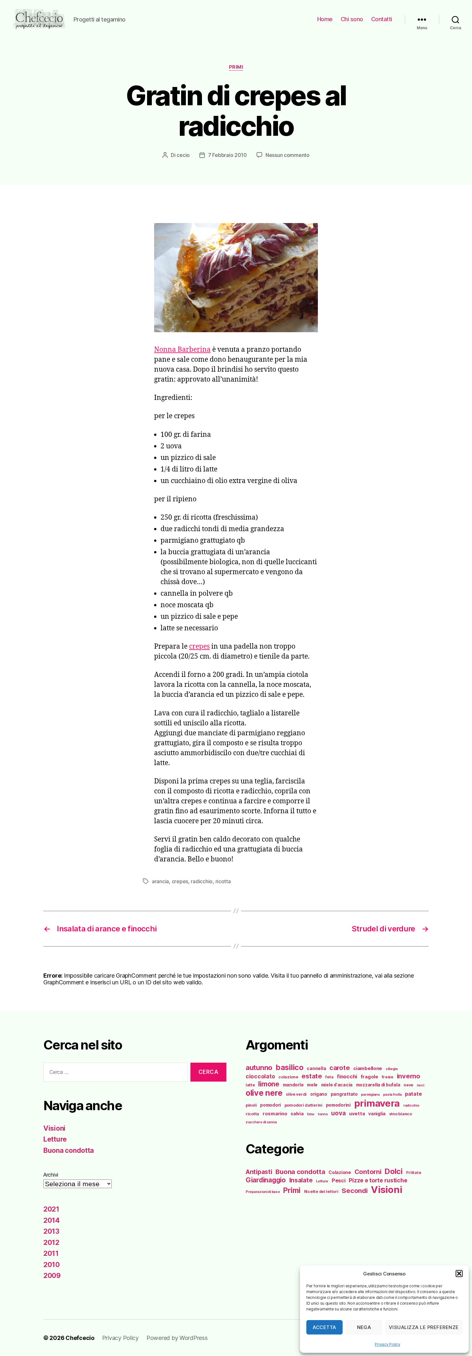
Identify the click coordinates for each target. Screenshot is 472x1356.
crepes (199, 646)
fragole (369, 1077)
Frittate (413, 1172)
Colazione (339, 1172)
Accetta (324, 1327)
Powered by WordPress (177, 1337)
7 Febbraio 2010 (227, 155)
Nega (364, 1327)
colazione (288, 1077)
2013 (51, 1231)
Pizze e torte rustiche (378, 1180)
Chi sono (352, 19)
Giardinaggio (266, 1180)
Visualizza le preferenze (424, 1327)
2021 (51, 1209)
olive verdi (296, 1094)
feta (329, 1077)
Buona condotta (68, 1150)
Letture (55, 1139)
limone (268, 1084)
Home (325, 19)
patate (413, 1094)
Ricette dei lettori (321, 1191)
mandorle (293, 1084)
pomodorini (338, 1105)
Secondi (354, 1191)
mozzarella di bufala (378, 1084)
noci (420, 1085)
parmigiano (370, 1095)
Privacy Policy (387, 1344)
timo (310, 1114)
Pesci (338, 1180)
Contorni (367, 1172)
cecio (183, 155)
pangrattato (344, 1094)
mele (312, 1084)
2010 (51, 1265)
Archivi (50, 1174)
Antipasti (259, 1172)
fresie (387, 1077)
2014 (51, 1220)
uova (338, 1113)
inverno (408, 1076)
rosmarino (275, 1114)
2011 (51, 1253)
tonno (323, 1114)
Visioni (54, 1128)
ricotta (223, 881)
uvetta (357, 1114)
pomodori (270, 1105)
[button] (459, 1273)
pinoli (251, 1105)
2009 (52, 1276)
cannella (316, 1068)
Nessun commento (288, 155)
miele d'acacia (337, 1084)
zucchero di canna (261, 1122)
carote (339, 1068)
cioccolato (260, 1076)
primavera (377, 1103)
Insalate (301, 1180)
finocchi (347, 1076)
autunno (259, 1067)
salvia (297, 1113)
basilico (289, 1067)
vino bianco (400, 1113)
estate (312, 1076)
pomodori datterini (303, 1105)
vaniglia (377, 1113)
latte (250, 1085)
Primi (236, 67)
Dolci (394, 1171)
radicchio (202, 881)
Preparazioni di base (263, 1192)
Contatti (381, 19)
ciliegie (392, 1069)
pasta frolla (392, 1095)
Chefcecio (80, 1337)
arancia (160, 881)
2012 (51, 1243)
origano (318, 1094)
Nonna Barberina (182, 349)
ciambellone (367, 1068)
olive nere (264, 1093)
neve (408, 1085)
